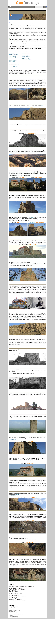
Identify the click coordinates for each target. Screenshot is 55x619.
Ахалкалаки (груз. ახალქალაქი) (13, 54)
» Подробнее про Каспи (12, 74)
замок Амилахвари (30, 217)
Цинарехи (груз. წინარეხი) (26, 56)
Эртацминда (17, 494)
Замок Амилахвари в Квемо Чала (13, 606)
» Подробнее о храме (12, 439)
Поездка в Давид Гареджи (14, 616)
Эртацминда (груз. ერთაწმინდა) (26, 59)
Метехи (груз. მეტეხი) (12, 61)
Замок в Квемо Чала (32, 222)
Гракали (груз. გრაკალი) (12, 56)
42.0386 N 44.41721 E (20, 222)
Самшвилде (11, 615)
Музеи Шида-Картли (11, 611)
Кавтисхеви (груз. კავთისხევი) (13, 66)
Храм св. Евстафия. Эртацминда (13, 607)
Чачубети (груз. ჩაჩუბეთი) (25, 58)
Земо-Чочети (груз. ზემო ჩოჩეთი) (13, 57)
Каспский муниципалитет (27, 12)
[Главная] (27, 3)
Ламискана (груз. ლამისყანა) (13, 60)
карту (17, 317)
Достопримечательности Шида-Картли (14, 610)
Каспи (13, 24)
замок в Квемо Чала (12, 40)
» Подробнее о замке (12, 495)
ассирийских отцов (33, 79)
